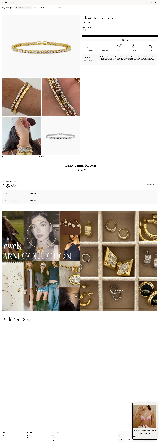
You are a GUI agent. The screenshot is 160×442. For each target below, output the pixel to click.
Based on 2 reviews (13, 186)
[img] (33, 193)
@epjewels (3, 427)
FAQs (28, 437)
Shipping (54, 440)
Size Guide (54, 439)
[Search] (151, 2)
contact (4, 437)
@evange (4, 440)
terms (3, 439)
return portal (30, 440)
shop (28, 435)
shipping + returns (31, 439)
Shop (53, 435)
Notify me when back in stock (120, 36)
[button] (152, 23)
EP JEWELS (4, 2)
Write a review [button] (151, 184)
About (3, 435)
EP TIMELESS (11, 2)
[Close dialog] (155, 404)
